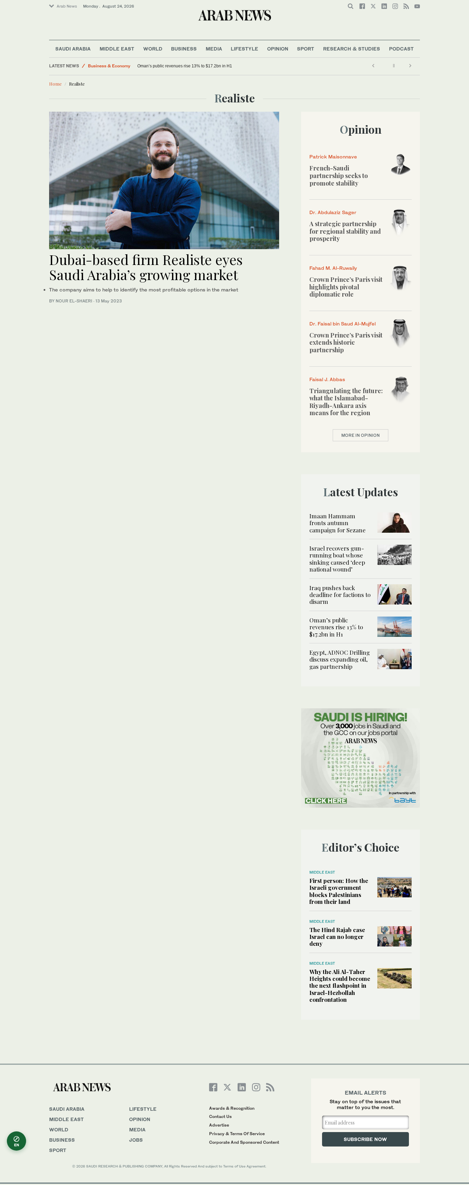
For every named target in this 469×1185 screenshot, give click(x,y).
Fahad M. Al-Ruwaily (333, 268)
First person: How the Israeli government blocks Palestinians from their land (338, 891)
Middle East (117, 49)
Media (214, 49)
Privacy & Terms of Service (237, 1133)
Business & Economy (109, 65)
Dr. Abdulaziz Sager (332, 212)
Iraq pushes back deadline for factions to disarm (339, 595)
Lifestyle (244, 49)
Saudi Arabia (73, 49)
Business (184, 49)
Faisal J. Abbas (327, 379)
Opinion (277, 49)
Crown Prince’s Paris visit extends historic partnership (345, 342)
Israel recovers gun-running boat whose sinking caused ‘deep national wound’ (337, 558)
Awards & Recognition (231, 1108)
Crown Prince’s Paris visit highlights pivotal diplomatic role (345, 286)
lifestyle (143, 1109)
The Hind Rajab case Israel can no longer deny (337, 937)
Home (55, 84)
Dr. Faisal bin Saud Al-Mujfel (342, 323)
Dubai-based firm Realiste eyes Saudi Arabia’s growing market (146, 267)
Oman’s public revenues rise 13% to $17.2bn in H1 (185, 66)
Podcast (401, 49)
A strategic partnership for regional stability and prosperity (345, 231)
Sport (305, 49)
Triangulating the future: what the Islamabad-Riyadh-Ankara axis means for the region (346, 402)
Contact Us (220, 1116)
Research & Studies (351, 49)
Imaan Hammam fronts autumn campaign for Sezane (337, 523)
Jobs (136, 1140)
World (152, 49)
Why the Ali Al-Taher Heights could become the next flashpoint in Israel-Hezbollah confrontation (339, 986)
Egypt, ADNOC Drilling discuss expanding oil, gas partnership (339, 659)
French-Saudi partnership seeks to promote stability (338, 175)
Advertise (219, 1125)
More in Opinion (360, 435)
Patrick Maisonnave (333, 156)
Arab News (67, 6)
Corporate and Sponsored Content (244, 1142)
